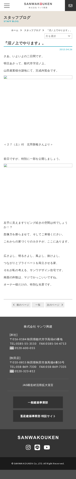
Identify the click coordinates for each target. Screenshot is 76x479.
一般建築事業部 (38, 402)
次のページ (53, 304)
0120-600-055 (25, 348)
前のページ (23, 304)
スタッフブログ (32, 30)
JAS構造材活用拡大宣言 (38, 385)
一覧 (38, 304)
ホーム (14, 30)
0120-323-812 (25, 371)
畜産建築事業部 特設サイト (38, 416)
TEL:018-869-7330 (23, 366)
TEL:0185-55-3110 (23, 343)
